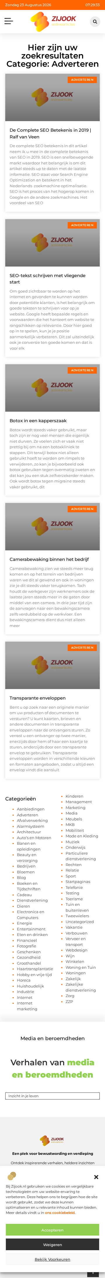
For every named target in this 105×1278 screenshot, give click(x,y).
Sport (71, 876)
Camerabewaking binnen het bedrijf (49, 559)
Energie (24, 923)
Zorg (70, 995)
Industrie (25, 991)
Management (79, 801)
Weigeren (52, 1244)
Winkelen (75, 961)
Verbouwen (77, 933)
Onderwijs (75, 847)
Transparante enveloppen (38, 698)
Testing (72, 893)
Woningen (76, 972)
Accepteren (52, 1230)
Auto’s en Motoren (34, 837)
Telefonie (74, 887)
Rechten (74, 864)
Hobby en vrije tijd (34, 974)
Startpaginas (78, 881)
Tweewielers (77, 915)
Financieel (27, 940)
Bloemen (26, 872)
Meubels (74, 819)
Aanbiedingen (31, 809)
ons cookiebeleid (60, 1212)
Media (72, 813)
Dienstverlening (32, 900)
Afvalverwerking (32, 820)
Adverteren (27, 815)
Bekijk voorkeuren (52, 1259)
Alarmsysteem (30, 826)
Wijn (70, 956)
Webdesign (77, 950)
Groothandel (29, 963)
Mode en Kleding (82, 836)
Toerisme (74, 898)
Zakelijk (73, 978)
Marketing (75, 807)
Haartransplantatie (35, 968)
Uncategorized (80, 921)
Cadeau (24, 894)
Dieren (23, 906)
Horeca (24, 980)
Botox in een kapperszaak (38, 420)
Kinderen (74, 796)
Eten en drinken (32, 934)
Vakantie (74, 927)
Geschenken (29, 951)
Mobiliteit (75, 830)
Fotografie (26, 946)
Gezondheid (29, 957)
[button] (96, 1177)
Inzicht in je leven (23, 1096)
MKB (70, 824)
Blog (21, 877)
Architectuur (29, 831)
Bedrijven (26, 866)
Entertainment (31, 929)
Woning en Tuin (81, 967)
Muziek (73, 841)
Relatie (72, 870)
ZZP (69, 1001)
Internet (24, 997)
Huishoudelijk (30, 986)
